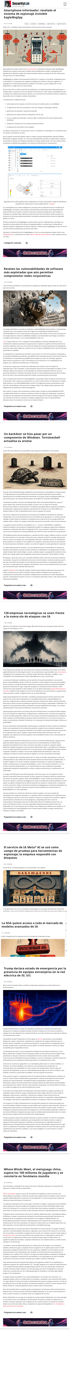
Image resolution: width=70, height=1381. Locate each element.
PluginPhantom (8, 234)
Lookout (51, 204)
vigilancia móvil (51, 23)
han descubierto (32, 69)
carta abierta (62, 672)
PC (54, 1340)
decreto (40, 1039)
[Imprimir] (26, 242)
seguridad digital (61, 23)
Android (20, 1342)
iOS (15, 1342)
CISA (4, 341)
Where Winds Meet (9, 1229)
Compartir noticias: (12, 243)
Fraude (26, 23)
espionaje (33, 23)
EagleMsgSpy (42, 23)
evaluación (12, 570)
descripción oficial (9, 1271)
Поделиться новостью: (15, 406)
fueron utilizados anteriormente (40, 234)
